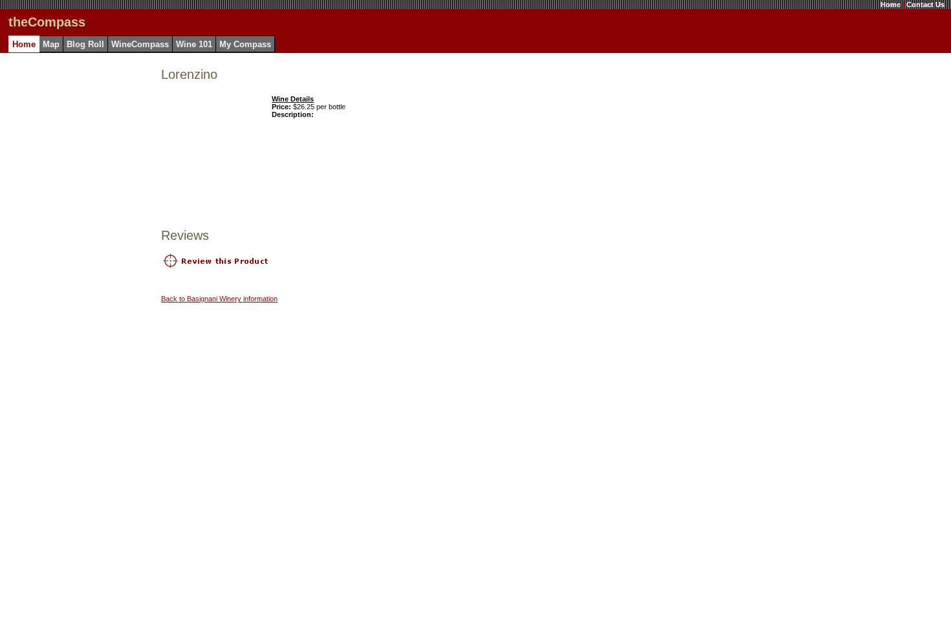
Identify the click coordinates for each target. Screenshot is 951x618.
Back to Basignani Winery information (219, 299)
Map (51, 44)
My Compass (245, 44)
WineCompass (140, 44)
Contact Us (925, 4)
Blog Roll (85, 44)
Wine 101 (194, 44)
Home (890, 4)
